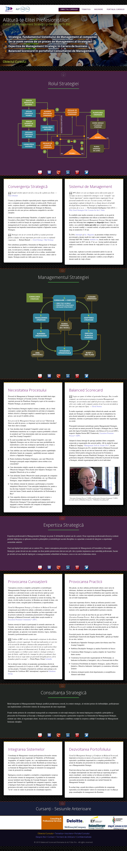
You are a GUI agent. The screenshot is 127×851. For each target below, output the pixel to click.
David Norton (97, 406)
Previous (2, 44)
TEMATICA (85, 9)
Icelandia (49, 659)
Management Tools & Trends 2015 (96, 445)
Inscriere (69, 833)
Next (125, 44)
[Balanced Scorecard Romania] (8, 9)
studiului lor (94, 239)
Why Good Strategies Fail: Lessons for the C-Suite (87, 210)
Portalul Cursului (81, 833)
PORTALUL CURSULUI (115, 9)
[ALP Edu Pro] (22, 9)
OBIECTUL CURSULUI (69, 9)
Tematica (59, 833)
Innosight (79, 234)
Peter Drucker (13, 195)
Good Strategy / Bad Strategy (43, 240)
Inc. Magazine (89, 234)
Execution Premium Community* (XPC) (22, 619)
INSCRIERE (98, 9)
